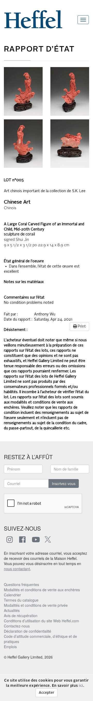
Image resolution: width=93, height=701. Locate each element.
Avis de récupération (20, 615)
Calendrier (12, 594)
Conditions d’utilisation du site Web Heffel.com (41, 620)
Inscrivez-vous (63, 483)
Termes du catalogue (21, 600)
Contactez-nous (17, 625)
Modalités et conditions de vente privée (36, 605)
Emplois (10, 646)
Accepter (46, 693)
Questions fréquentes (21, 584)
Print (81, 326)
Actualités (12, 610)
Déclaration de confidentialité (27, 631)
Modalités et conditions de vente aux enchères (42, 589)
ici (81, 686)
